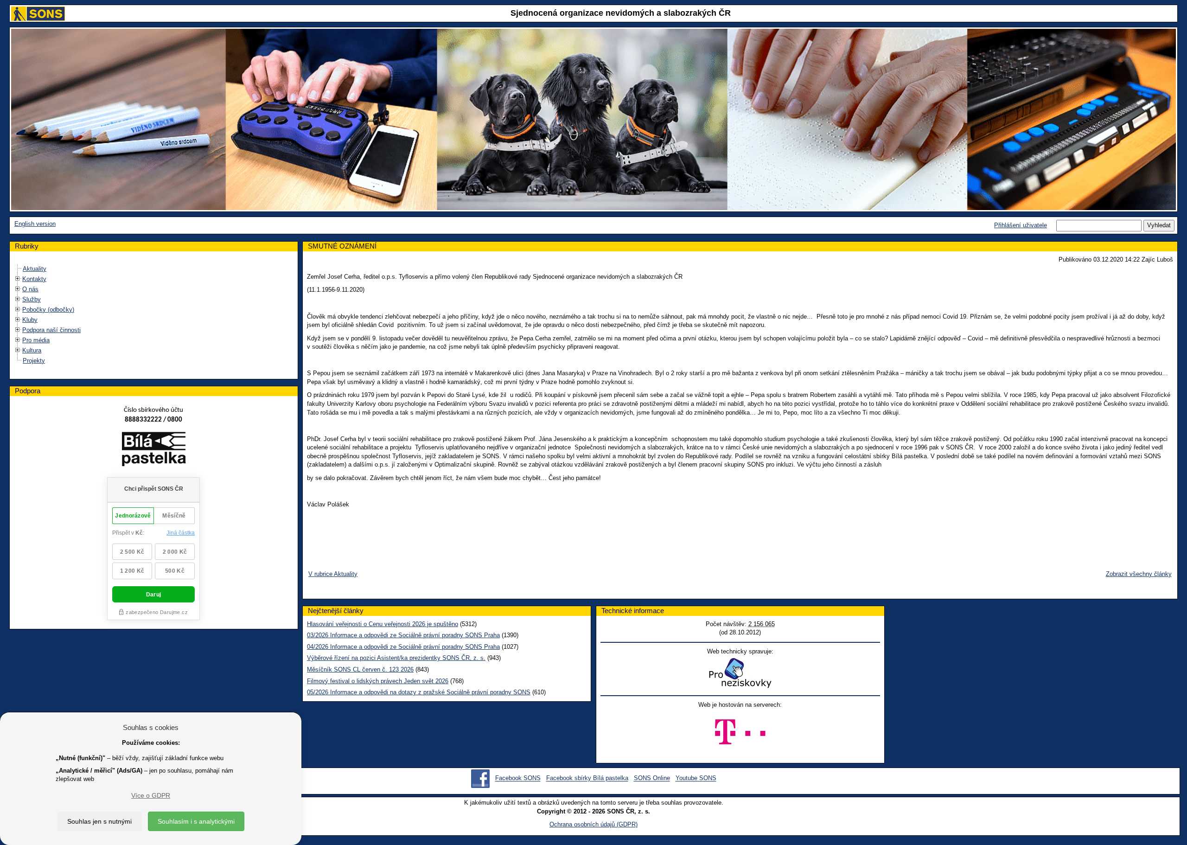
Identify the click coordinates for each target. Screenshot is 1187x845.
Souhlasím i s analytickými (196, 821)
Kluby (30, 319)
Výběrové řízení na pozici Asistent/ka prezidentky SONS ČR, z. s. (396, 657)
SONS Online (652, 778)
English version (35, 223)
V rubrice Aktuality (332, 573)
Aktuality (34, 268)
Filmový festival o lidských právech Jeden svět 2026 (377, 681)
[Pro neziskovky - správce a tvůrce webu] (740, 672)
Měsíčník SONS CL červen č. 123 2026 (360, 669)
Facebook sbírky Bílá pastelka (587, 778)
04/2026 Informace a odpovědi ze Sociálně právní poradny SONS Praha (403, 646)
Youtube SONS (696, 778)
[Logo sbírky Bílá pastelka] (153, 451)
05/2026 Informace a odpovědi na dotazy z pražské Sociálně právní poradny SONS (418, 692)
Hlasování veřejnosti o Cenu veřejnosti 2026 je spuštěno (382, 624)
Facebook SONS (518, 778)
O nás (30, 289)
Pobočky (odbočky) (48, 309)
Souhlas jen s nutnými (99, 821)
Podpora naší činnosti (51, 329)
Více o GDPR (150, 795)
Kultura (31, 350)
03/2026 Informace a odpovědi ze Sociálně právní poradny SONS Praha (403, 635)
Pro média (36, 340)
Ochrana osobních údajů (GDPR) (593, 824)
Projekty (34, 360)
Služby (31, 299)
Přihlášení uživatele (1020, 225)
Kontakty (34, 278)
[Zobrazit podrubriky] (17, 278)
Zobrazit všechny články (1139, 573)
